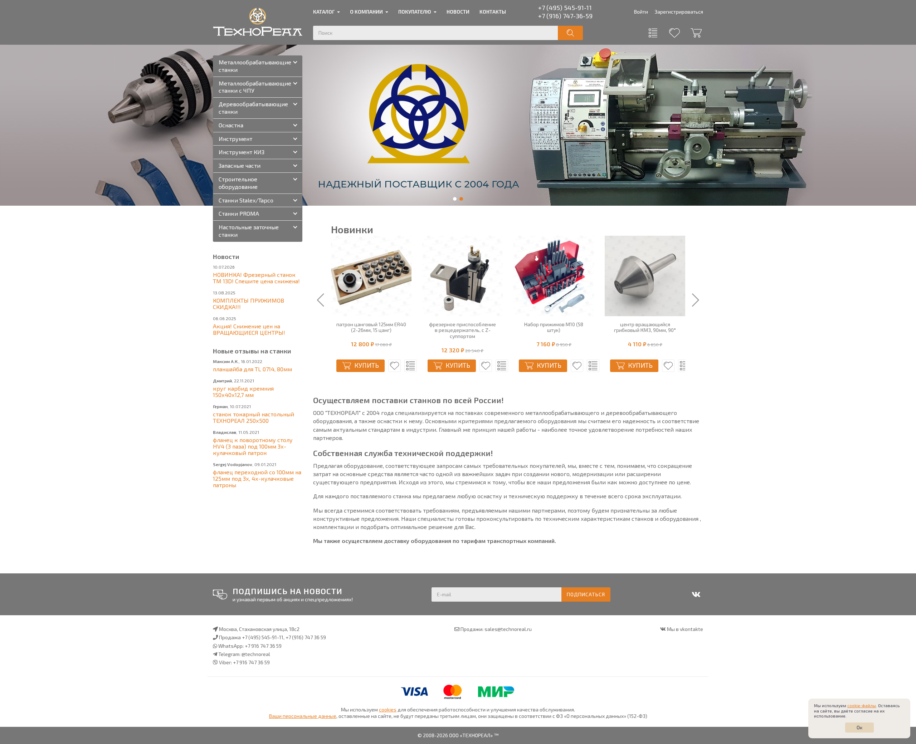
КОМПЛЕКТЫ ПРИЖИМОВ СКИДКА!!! (248, 303)
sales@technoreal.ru (508, 629)
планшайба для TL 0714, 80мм (252, 369)
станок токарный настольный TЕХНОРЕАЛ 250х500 (253, 417)
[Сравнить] (410, 365)
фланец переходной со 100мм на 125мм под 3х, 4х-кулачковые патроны (257, 478)
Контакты (492, 12)
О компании (366, 12)
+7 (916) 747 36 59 (306, 637)
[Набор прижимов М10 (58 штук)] (553, 276)
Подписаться (586, 594)
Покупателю (414, 12)
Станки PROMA (239, 213)
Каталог (324, 12)
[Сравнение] (653, 33)
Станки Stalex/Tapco (246, 200)
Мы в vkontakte (685, 629)
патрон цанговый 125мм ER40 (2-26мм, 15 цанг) (371, 327)
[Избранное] (674, 33)
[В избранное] (394, 365)
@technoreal (256, 654)
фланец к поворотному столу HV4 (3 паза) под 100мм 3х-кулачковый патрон (253, 446)
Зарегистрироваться (678, 12)
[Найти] (570, 33)
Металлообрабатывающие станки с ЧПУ (255, 87)
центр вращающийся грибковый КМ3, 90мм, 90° (645, 327)
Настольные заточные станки (249, 231)
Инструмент (235, 138)
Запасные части (239, 165)
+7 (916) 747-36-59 (565, 16)
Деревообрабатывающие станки (253, 108)
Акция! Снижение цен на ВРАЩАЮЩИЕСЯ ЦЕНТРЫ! (249, 329)
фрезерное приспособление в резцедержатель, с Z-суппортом (462, 330)
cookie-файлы (861, 705)
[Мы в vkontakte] (696, 594)
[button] (455, 199)
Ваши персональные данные (302, 716)
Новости (458, 12)
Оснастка (231, 125)
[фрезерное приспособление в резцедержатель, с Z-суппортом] (462, 276)
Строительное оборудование (238, 183)
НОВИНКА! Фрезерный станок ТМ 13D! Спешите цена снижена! (256, 277)
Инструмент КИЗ (241, 151)
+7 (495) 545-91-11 (565, 7)
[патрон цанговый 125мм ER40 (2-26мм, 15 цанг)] (371, 276)
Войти (641, 12)
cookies (387, 709)
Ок (859, 727)
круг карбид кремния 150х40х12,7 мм (243, 391)
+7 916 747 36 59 (263, 646)
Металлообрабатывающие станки (255, 66)
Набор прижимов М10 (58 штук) (553, 327)
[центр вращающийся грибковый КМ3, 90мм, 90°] (645, 276)
